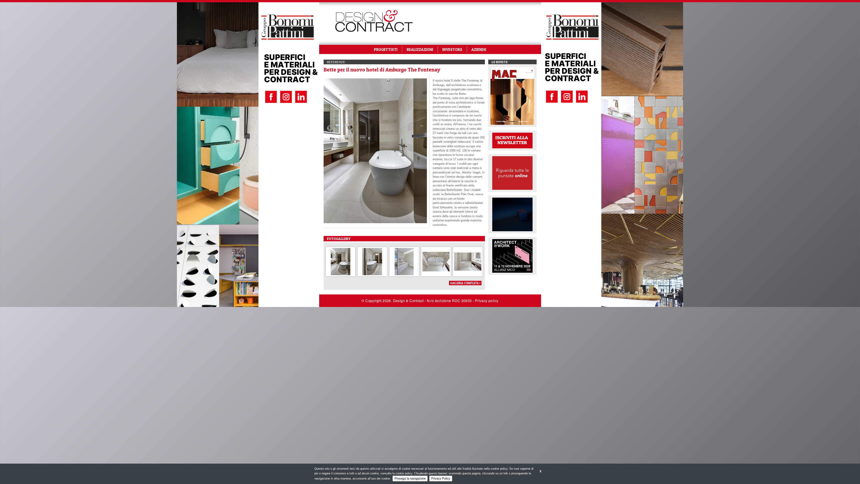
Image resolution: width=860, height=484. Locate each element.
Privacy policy (487, 300)
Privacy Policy (440, 478)
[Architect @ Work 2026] (512, 255)
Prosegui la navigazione (410, 478)
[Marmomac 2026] (512, 214)
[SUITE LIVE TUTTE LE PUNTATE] (512, 173)
